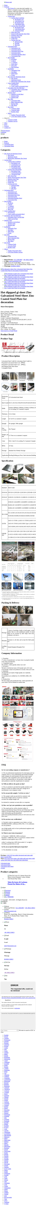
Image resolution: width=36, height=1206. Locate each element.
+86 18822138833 (28, 259)
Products (6, 143)
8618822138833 (15, 266)
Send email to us (5, 330)
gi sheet (3, 868)
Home (6, 141)
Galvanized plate (5, 863)
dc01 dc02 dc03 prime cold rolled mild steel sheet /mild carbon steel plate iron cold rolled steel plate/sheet (18, 859)
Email (11, 330)
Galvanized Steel (9, 144)
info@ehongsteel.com (15, 261)
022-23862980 (18, 259)
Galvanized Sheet (9, 146)
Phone (15, 330)
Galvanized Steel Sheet (7, 866)
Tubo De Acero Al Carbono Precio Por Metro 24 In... (17, 883)
